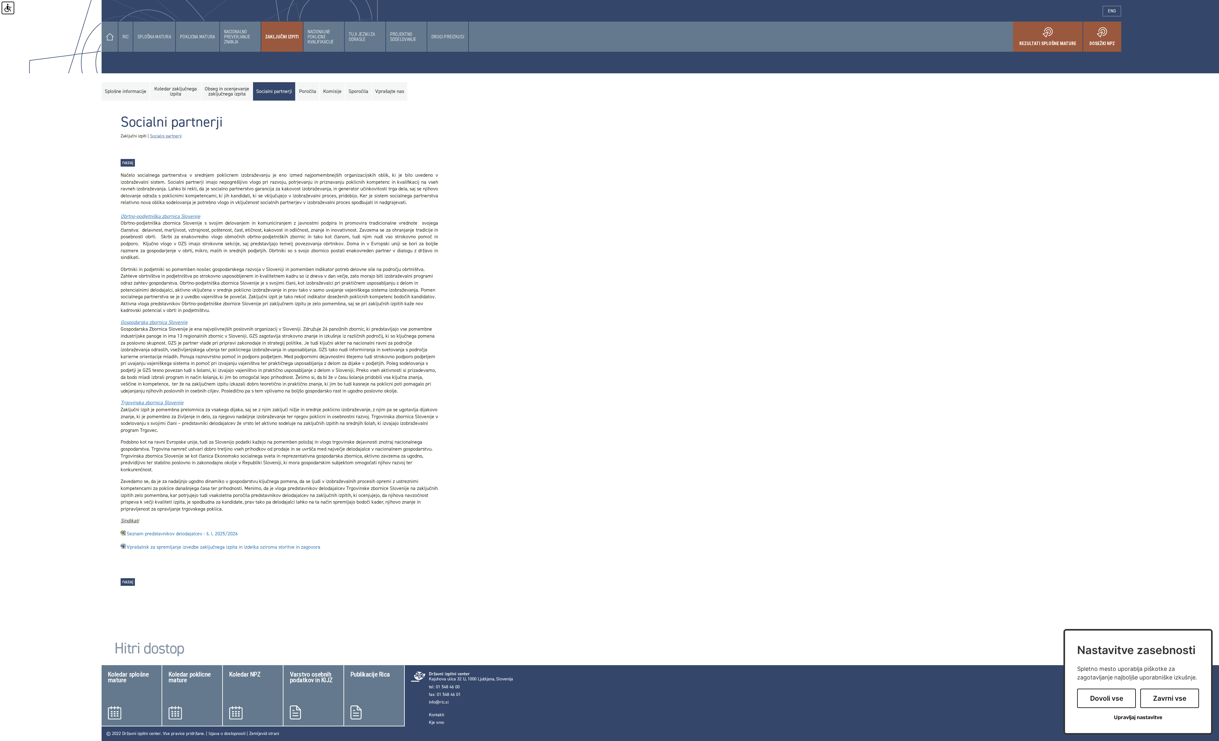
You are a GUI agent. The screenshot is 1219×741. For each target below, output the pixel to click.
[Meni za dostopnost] (8, 8)
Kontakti (436, 715)
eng (1114, 11)
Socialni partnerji (166, 136)
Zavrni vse (1169, 698)
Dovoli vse (1106, 698)
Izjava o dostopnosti (227, 734)
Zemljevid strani (264, 734)
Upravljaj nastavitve (1138, 717)
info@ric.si (439, 702)
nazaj (127, 162)
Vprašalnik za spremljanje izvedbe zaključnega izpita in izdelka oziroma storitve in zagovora (223, 547)
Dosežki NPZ (1105, 41)
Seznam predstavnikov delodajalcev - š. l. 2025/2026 (182, 534)
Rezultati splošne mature (1050, 41)
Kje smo (436, 722)
